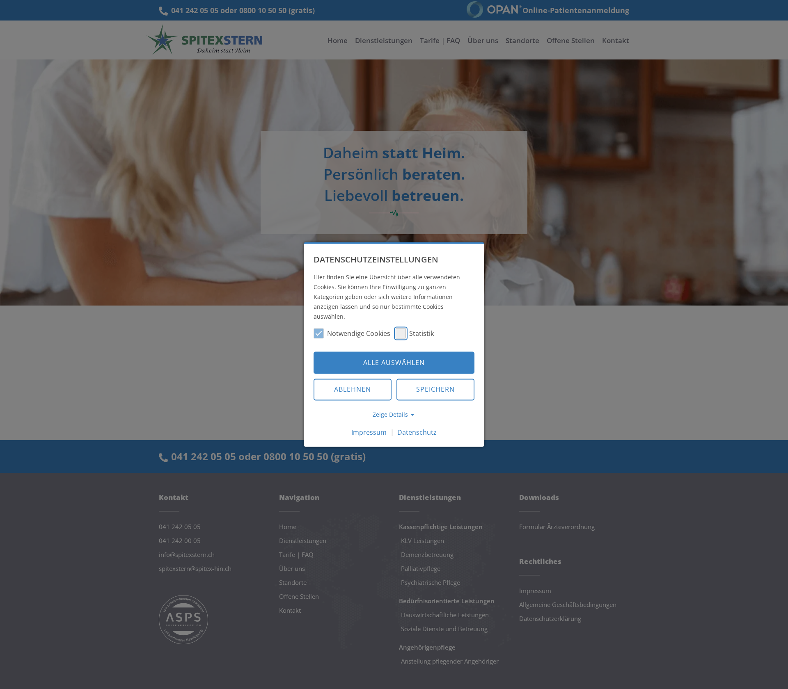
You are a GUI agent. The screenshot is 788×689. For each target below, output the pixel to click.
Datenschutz (417, 432)
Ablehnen (352, 389)
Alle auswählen (394, 362)
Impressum (369, 432)
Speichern (435, 389)
